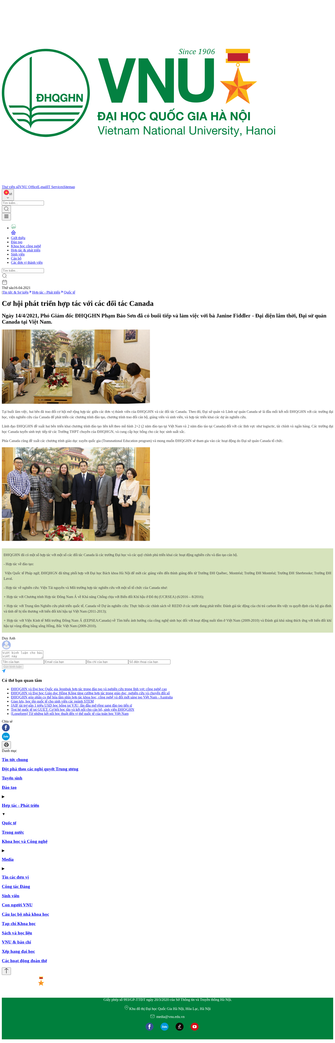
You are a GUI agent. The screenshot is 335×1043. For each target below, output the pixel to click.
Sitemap (69, 187)
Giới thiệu (18, 238)
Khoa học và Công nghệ (24, 841)
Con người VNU (17, 904)
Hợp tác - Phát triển (46, 292)
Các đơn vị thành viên (27, 262)
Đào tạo (16, 242)
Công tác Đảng (16, 886)
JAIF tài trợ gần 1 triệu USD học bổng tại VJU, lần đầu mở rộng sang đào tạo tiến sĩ (71, 705)
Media (8, 859)
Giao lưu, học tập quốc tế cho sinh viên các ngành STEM (52, 701)
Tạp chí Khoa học (19, 923)
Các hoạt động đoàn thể (24, 960)
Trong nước (13, 832)
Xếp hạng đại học (18, 951)
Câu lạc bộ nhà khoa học (25, 914)
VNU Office (28, 187)
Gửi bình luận (13, 666)
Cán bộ (16, 258)
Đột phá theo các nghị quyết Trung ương (40, 769)
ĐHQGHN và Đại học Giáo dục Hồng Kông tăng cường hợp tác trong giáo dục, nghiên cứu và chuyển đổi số (90, 693)
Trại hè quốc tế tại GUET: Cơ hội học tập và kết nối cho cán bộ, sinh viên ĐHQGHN (72, 709)
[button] (167, 727)
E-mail (42, 187)
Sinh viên (18, 254)
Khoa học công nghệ (26, 246)
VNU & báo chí (16, 942)
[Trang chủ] (138, 183)
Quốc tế (69, 292)
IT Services (55, 187)
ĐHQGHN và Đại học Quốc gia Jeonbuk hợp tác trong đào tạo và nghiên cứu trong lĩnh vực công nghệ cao (89, 689)
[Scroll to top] (6, 971)
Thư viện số (10, 187)
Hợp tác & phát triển (25, 250)
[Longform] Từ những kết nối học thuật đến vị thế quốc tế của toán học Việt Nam (70, 714)
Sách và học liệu (17, 933)
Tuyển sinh (12, 778)
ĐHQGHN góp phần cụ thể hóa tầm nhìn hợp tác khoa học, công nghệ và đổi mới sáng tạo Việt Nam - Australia (92, 697)
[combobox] (8, 195)
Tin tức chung (15, 759)
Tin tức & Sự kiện (15, 292)
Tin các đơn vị (15, 877)
